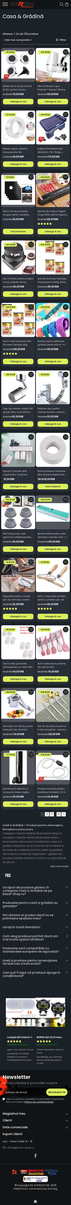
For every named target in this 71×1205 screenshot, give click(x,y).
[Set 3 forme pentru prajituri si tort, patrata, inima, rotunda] (18, 257)
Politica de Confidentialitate (38, 1101)
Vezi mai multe (59, 866)
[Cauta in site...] (61, 5)
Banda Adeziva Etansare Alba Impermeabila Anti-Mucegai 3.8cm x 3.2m (51, 472)
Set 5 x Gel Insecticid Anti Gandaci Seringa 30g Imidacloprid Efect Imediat (18, 343)
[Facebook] (36, 1156)
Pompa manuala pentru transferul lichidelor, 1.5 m (52, 790)
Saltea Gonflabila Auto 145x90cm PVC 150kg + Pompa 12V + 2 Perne (50, 150)
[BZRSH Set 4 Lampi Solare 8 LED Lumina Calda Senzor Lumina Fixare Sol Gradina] (18, 65)
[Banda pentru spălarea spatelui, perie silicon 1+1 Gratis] (53, 320)
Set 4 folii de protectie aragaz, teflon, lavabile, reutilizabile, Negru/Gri (16, 213)
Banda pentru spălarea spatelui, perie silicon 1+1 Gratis (51, 343)
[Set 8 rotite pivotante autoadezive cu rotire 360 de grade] (18, 642)
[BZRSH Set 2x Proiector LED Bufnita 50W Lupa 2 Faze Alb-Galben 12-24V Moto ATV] (50, 1012)
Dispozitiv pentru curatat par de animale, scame (16, 598)
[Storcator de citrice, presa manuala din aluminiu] (18, 705)
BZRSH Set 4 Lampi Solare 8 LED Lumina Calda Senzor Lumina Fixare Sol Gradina (17, 87)
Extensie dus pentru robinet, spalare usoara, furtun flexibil (51, 410)
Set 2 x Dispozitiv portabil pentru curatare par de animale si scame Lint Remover (52, 598)
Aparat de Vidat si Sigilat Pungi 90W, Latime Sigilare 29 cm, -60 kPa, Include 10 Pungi (52, 213)
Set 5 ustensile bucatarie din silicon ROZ (52, 665)
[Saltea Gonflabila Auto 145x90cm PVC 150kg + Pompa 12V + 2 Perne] (53, 127)
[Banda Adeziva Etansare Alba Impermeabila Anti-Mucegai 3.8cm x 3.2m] (53, 450)
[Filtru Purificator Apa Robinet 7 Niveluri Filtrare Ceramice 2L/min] (53, 65)
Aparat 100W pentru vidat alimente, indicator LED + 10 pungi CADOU (53, 535)
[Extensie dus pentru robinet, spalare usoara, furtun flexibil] (53, 387)
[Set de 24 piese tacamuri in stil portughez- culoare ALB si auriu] (53, 705)
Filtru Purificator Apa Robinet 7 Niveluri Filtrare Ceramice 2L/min (51, 87)
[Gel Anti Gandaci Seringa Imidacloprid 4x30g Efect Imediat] (53, 257)
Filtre (62, 40)
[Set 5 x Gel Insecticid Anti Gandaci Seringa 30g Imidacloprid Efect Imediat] (18, 320)
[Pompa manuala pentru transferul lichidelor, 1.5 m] (53, 767)
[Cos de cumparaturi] (66, 5)
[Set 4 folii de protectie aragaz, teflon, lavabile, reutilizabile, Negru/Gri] (18, 190)
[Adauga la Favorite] (31, 52)
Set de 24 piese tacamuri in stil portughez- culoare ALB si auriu (52, 727)
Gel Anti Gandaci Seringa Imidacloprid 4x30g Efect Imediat (52, 280)
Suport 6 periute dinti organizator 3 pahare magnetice (15, 472)
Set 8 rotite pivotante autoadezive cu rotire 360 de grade (17, 665)
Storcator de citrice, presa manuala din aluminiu (18, 727)
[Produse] (5, 5)
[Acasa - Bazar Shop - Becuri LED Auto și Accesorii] (22, 4)
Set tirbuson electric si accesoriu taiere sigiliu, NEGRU (16, 790)
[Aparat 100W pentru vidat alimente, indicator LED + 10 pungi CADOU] (53, 512)
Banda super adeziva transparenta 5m (15, 150)
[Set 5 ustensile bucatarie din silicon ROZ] (53, 642)
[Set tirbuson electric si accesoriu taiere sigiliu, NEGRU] (18, 767)
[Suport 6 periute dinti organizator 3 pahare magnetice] (18, 450)
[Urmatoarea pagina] (63, 814)
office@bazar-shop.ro (20, 1147)
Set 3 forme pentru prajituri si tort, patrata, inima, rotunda (18, 280)
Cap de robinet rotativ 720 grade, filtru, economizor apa (18, 410)
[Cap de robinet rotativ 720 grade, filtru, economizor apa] (18, 387)
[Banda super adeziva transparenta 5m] (18, 127)
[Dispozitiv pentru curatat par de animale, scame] (18, 575)
